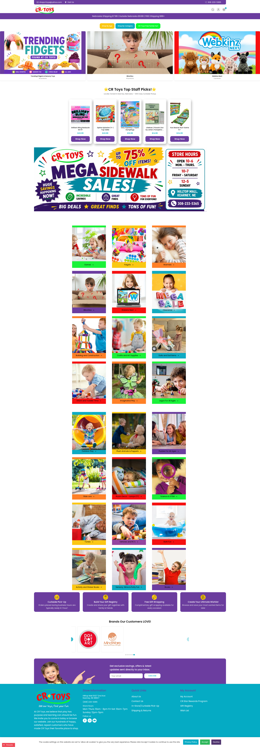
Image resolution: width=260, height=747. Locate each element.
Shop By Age (107, 26)
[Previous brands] (71, 639)
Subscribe (152, 676)
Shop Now (80, 139)
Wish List (184, 710)
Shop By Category (125, 26)
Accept (205, 742)
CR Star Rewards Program (193, 701)
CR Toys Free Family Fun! (148, 26)
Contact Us (137, 701)
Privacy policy (191, 742)
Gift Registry (186, 705)
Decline (216, 742)
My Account (186, 696)
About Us (136, 696)
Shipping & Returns (141, 710)
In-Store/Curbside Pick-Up (145, 705)
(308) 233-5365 (90, 702)
